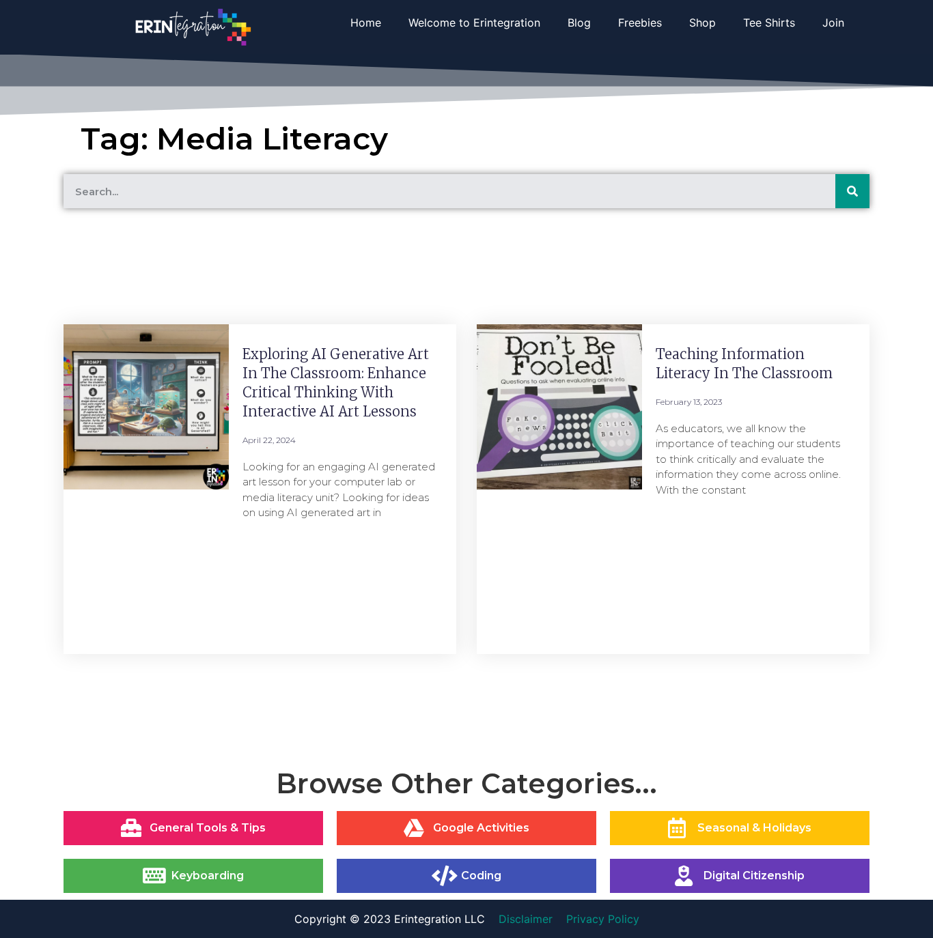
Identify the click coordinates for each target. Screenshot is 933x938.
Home (365, 22)
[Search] (852, 191)
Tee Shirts (769, 22)
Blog (579, 22)
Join (833, 22)
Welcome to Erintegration (474, 22)
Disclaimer (526, 919)
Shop (702, 22)
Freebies (640, 22)
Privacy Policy (602, 919)
